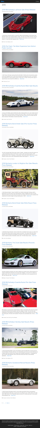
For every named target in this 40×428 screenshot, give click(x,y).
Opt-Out (26, 425)
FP (3, 81)
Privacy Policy (16, 425)
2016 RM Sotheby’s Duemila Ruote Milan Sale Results (20, 86)
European (4, 119)
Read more (22, 39)
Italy (7, 119)
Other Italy (10, 119)
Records (5, 81)
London (8, 198)
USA (11, 41)
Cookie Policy (22, 425)
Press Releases (8, 41)
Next (8, 402)
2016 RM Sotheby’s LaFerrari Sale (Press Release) (18, 10)
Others (4, 41)
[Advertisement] (20, 412)
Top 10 (8, 81)
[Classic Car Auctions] (2, 1)
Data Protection (10, 425)
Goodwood (8, 397)
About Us (30, 425)
